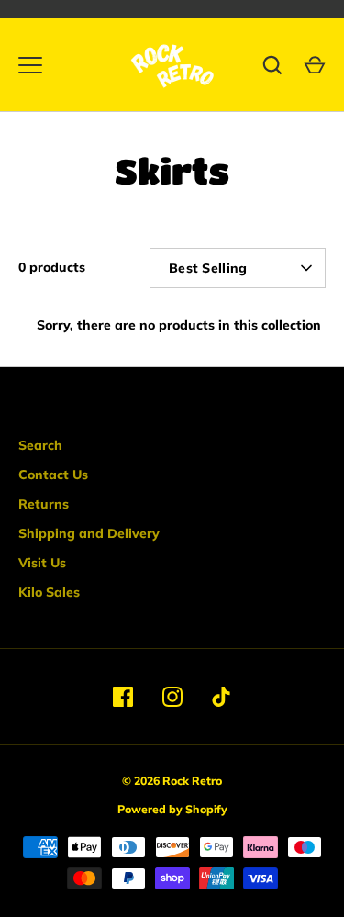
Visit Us (42, 562)
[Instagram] (172, 697)
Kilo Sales (49, 592)
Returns (43, 504)
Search (40, 445)
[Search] (272, 65)
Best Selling (208, 268)
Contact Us (53, 474)
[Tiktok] (222, 697)
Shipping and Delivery (89, 533)
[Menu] (30, 65)
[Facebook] (123, 697)
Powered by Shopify (172, 809)
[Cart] (314, 65)
